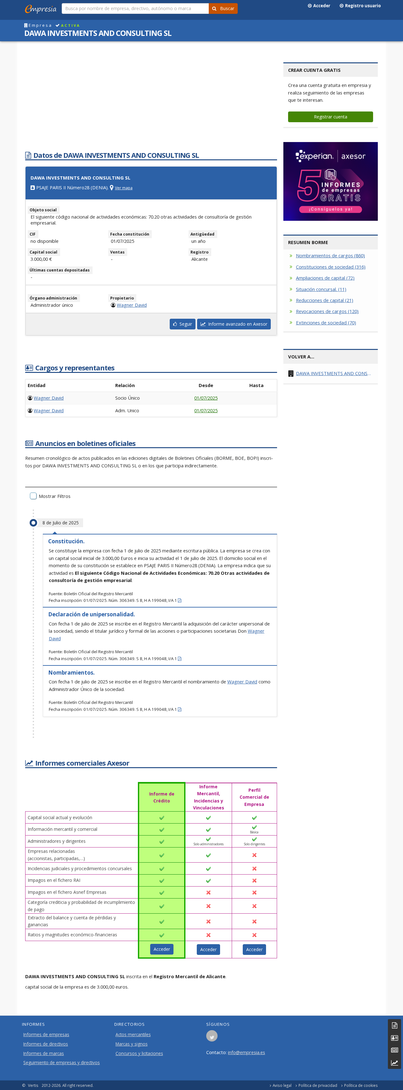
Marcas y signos (132, 1044)
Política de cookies (361, 1085)
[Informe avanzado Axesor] (394, 1063)
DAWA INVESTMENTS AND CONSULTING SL (334, 373)
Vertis (33, 1085)
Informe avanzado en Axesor (236, 324)
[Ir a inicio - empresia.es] (42, 8)
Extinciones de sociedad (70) (326, 322)
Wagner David (132, 305)
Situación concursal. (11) (321, 289)
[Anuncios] (394, 1050)
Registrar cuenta (330, 117)
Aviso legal (282, 1085)
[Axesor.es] (330, 181)
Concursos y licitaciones (139, 1053)
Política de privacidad (317, 1085)
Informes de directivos (45, 1044)
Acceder (320, 6)
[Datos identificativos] (394, 1025)
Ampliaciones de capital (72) (325, 278)
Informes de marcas (43, 1053)
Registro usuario (362, 6)
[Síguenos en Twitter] (212, 1038)
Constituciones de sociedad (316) (331, 267)
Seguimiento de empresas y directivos (61, 1062)
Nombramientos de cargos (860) (330, 255)
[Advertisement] (151, 98)
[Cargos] (394, 1038)
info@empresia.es (246, 1052)
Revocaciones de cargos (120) (327, 311)
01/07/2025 (206, 398)
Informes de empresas (46, 1034)
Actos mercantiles (133, 1034)
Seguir (184, 324)
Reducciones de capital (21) (324, 300)
